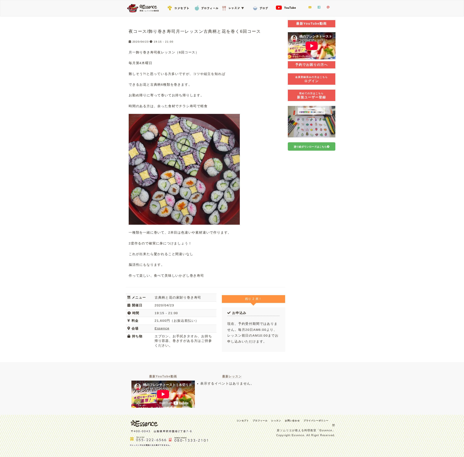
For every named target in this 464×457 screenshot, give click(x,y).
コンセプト (179, 7)
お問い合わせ (309, 7)
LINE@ (328, 7)
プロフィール (206, 7)
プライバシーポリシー (316, 420)
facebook (319, 7)
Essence (144, 7)
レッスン (233, 7)
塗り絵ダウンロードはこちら (310, 146)
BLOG (261, 7)
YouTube (288, 7)
